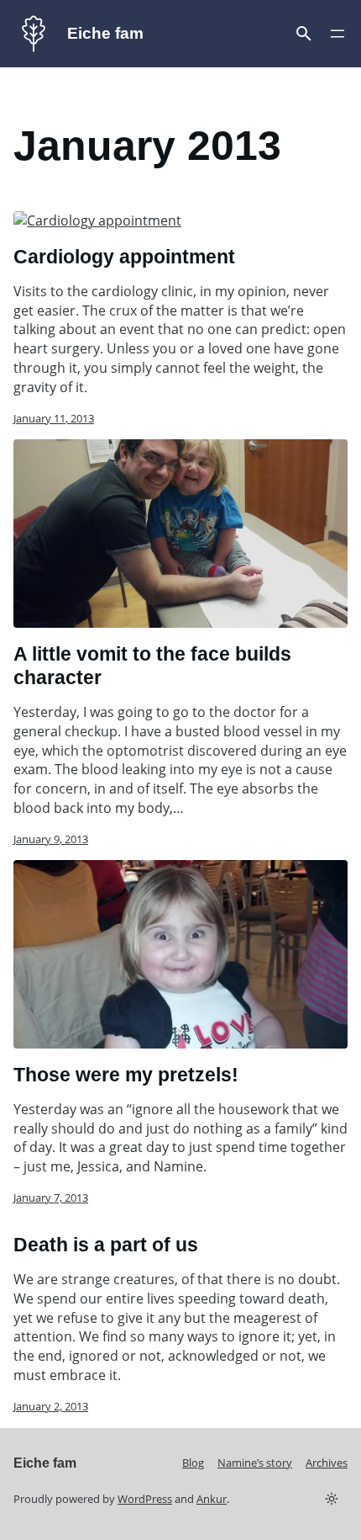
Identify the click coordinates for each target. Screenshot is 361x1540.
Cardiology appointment (124, 257)
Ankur (211, 1498)
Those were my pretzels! (125, 1075)
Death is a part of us (105, 1245)
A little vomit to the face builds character (152, 665)
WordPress (145, 1498)
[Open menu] (304, 34)
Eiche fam (105, 33)
